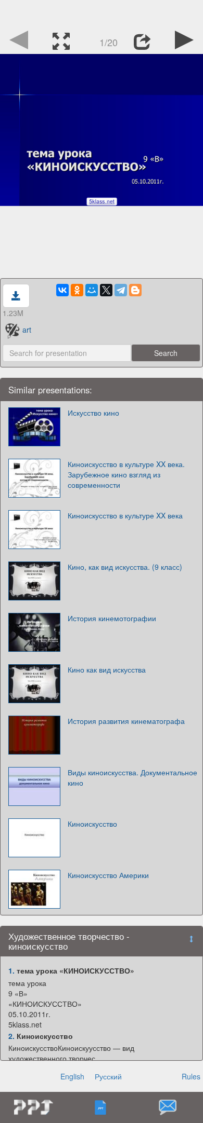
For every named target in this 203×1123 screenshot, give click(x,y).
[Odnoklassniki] (77, 290)
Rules (191, 1076)
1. (11, 970)
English (72, 1076)
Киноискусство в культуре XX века (125, 515)
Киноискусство (92, 823)
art (26, 329)
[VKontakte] (62, 290)
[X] (106, 290)
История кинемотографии (112, 618)
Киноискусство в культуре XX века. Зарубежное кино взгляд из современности (126, 474)
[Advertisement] (101, 13)
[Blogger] (135, 290)
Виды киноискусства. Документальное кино (132, 777)
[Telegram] (121, 290)
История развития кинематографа (126, 721)
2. (11, 1036)
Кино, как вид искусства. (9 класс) (125, 567)
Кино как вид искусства (107, 669)
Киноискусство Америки (108, 875)
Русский (108, 1076)
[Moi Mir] (91, 290)
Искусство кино (93, 412)
